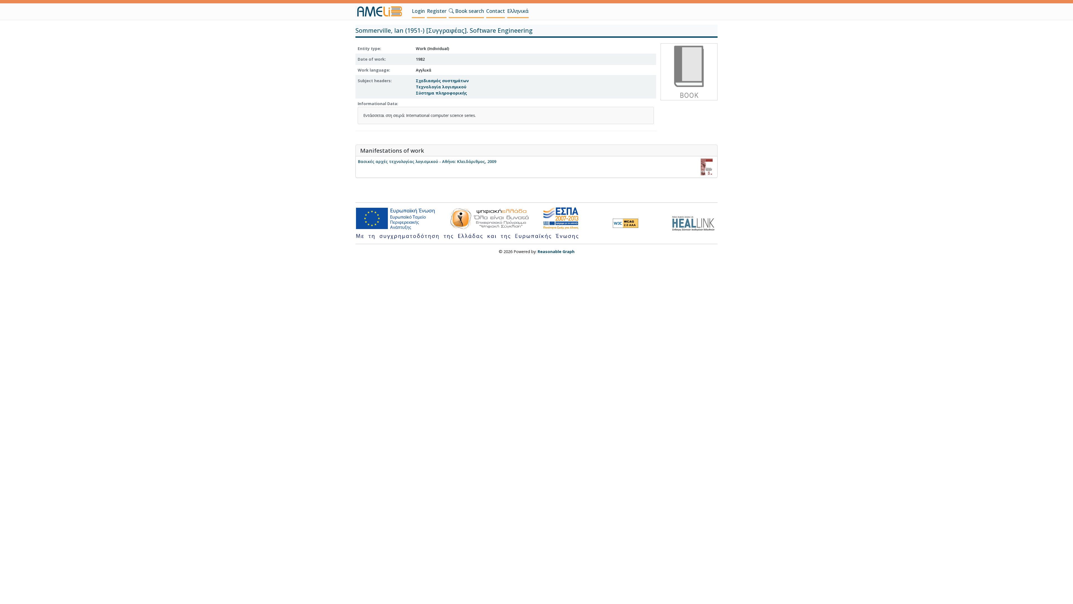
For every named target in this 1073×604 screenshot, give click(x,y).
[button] (451, 11)
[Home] (381, 11)
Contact (495, 11)
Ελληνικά (518, 11)
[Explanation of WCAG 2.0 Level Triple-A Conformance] (625, 223)
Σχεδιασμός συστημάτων (442, 80)
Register (437, 11)
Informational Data (377, 103)
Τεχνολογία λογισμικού (441, 86)
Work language (373, 70)
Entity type (369, 48)
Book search (469, 11)
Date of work (371, 59)
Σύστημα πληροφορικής (441, 93)
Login (418, 11)
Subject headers (374, 80)
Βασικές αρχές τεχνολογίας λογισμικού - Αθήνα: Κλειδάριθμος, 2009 (427, 161)
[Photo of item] (689, 71)
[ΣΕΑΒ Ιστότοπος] (695, 222)
